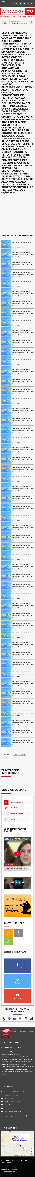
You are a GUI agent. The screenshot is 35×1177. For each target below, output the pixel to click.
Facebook (17, 963)
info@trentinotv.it (9, 1098)
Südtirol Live (17, 882)
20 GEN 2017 (9, 865)
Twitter (17, 979)
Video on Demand (19, 754)
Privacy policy (9, 1171)
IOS (18, 932)
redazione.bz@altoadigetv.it (13, 1111)
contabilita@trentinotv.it (12, 1105)
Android (8, 940)
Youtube (17, 994)
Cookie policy (17, 1169)
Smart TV (8, 932)
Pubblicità (5, 1169)
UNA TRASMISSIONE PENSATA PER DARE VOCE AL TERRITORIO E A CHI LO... (22, 245)
